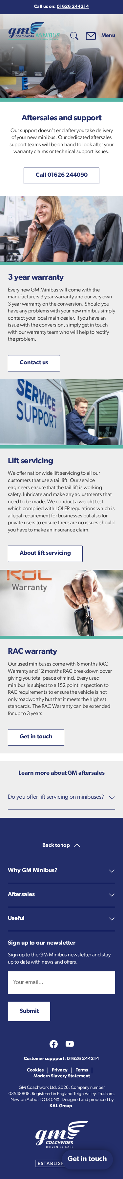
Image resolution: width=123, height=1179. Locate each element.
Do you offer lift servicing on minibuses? (56, 797)
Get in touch (36, 737)
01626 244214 (73, 6)
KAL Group (61, 1106)
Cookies (35, 1070)
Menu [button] (108, 35)
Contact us (34, 363)
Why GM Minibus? (33, 871)
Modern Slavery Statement (61, 1076)
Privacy (60, 1070)
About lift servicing (45, 553)
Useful (16, 919)
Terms (82, 1070)
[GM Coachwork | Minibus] (34, 31)
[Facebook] (54, 1044)
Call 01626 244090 (62, 175)
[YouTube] (70, 1044)
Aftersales (21, 895)
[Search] (74, 36)
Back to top (56, 845)
